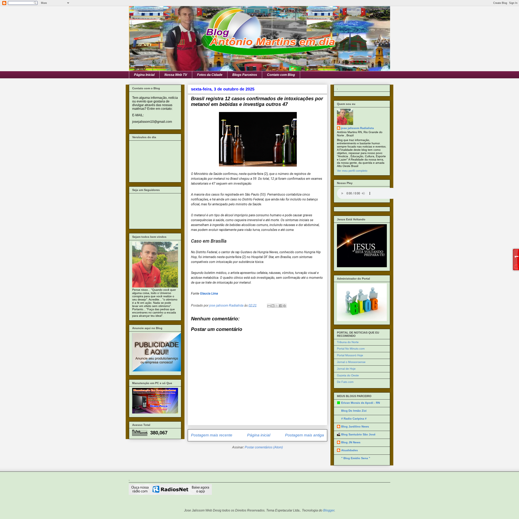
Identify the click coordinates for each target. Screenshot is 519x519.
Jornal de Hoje (346, 368)
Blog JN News (350, 442)
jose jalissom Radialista (357, 128)
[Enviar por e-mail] (269, 306)
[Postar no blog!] (273, 306)
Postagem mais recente (211, 435)
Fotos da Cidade (209, 74)
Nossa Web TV (175, 74)
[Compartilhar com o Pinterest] (284, 306)
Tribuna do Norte (348, 342)
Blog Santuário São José (358, 434)
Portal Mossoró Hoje (350, 355)
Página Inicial (144, 74)
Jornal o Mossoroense (351, 362)
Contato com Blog (281, 74)
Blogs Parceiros (244, 74)
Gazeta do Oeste (348, 375)
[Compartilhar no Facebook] (281, 306)
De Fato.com (345, 381)
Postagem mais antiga (304, 435)
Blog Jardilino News (355, 426)
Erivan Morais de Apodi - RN (360, 402)
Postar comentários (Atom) (264, 447)
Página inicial (258, 435)
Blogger (328, 510)
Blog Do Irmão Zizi (354, 410)
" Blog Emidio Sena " (355, 458)
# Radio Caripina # (354, 418)
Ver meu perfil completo (352, 170)
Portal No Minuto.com (351, 348)
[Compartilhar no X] (277, 306)
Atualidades (349, 450)
